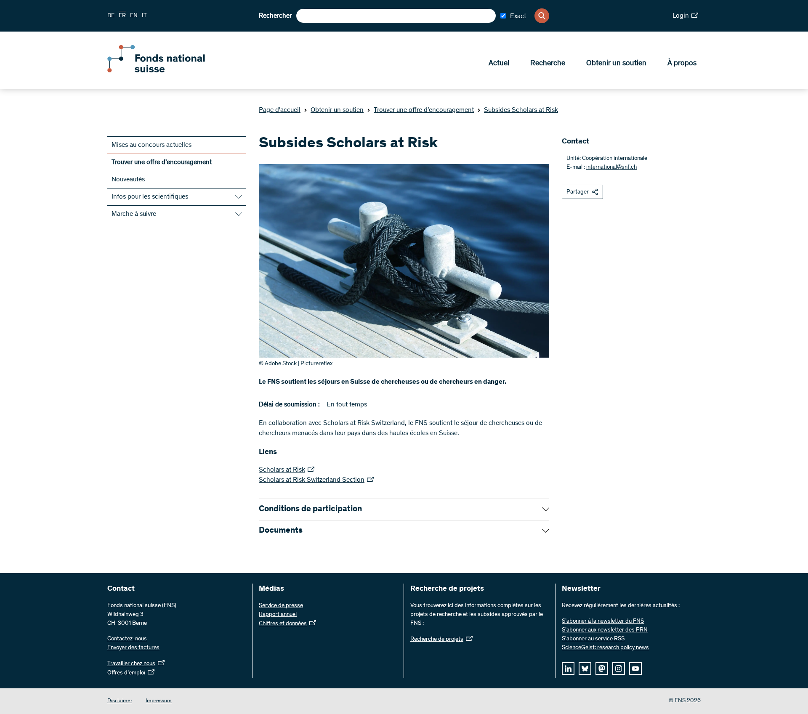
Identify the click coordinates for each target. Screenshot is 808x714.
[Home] (168, 70)
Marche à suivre (134, 214)
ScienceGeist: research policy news (605, 648)
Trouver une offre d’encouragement (424, 110)
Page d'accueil (279, 110)
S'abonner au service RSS (593, 639)
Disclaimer (119, 701)
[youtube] (635, 668)
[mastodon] (601, 668)
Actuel (499, 63)
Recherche (547, 63)
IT (144, 16)
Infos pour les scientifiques (150, 197)
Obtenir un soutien (616, 63)
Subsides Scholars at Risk (521, 110)
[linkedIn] (568, 668)
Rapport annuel (278, 615)
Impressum (159, 701)
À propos (681, 63)
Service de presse (281, 606)
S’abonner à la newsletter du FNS (603, 621)
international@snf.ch (611, 167)
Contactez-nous (127, 639)
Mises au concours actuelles (151, 145)
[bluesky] (585, 668)
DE (110, 16)
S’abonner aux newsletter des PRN (605, 630)
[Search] (541, 15)
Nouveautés (128, 179)
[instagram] (618, 668)
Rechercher (275, 16)
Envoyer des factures (133, 648)
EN (134, 16)
